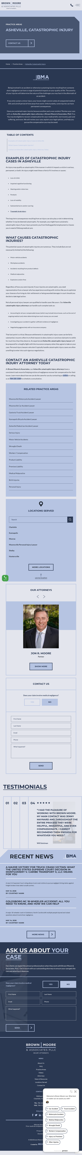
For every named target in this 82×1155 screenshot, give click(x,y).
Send (41, 766)
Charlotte (13, 527)
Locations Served (41, 1082)
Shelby (11, 550)
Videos (41, 1073)
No (49, 702)
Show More (41, 666)
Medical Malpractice (17, 473)
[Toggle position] (71, 1091)
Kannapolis (13, 533)
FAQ (41, 1066)
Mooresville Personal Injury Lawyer (23, 545)
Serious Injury (14, 433)
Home (8, 64)
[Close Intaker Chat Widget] (75, 1091)
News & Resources (41, 1079)
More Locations (41, 567)
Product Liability (15, 460)
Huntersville (14, 556)
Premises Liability (16, 466)
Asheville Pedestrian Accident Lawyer (23, 426)
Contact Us (14, 43)
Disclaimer (41, 1134)
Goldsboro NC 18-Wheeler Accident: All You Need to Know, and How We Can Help (38, 902)
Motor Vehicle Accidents (18, 439)
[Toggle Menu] (77, 5)
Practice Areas (18, 64)
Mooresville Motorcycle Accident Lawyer (25, 399)
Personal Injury (15, 487)
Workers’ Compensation (18, 453)
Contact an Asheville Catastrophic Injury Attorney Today (28, 149)
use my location (41, 578)
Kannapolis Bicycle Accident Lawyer (23, 419)
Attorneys (41, 1076)
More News (38, 934)
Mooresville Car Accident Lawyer (22, 406)
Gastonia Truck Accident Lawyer (21, 412)
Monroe (12, 539)
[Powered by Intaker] (65, 1150)
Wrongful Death (15, 446)
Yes (32, 702)
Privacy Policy (41, 1131)
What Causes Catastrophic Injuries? (21, 145)
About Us (41, 1063)
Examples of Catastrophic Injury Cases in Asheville (26, 141)
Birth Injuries (14, 480)
